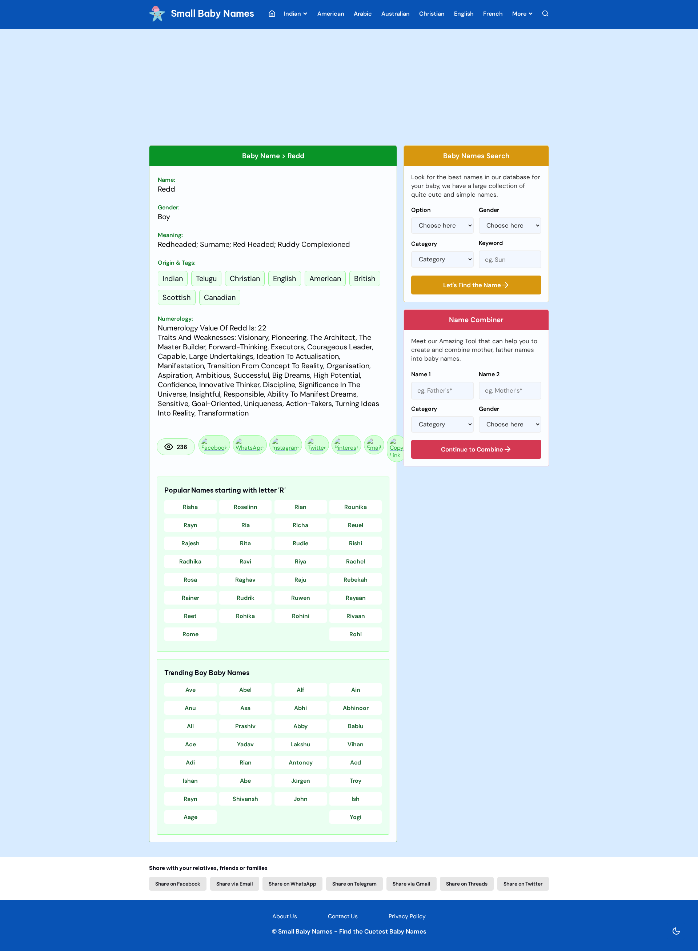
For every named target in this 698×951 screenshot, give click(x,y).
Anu (190, 708)
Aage (190, 817)
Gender (489, 210)
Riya (300, 561)
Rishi (355, 543)
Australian (395, 13)
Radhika (190, 561)
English (464, 13)
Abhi (300, 708)
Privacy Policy (407, 916)
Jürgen (300, 781)
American (330, 13)
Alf (300, 690)
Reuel (355, 525)
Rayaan (356, 598)
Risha (190, 507)
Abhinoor (356, 708)
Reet (190, 616)
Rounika (355, 507)
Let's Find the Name (472, 285)
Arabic (363, 13)
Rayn (190, 525)
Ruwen (300, 598)
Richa (300, 525)
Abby (300, 726)
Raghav (245, 579)
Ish (356, 799)
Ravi (245, 561)
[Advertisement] (349, 87)
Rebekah (356, 579)
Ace (190, 744)
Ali (190, 726)
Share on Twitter (523, 883)
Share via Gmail (411, 883)
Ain (355, 690)
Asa (245, 708)
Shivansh (245, 799)
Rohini (300, 616)
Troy (355, 781)
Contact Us (343, 916)
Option (421, 210)
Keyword (491, 243)
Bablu (356, 726)
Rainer (190, 598)
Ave (190, 690)
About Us (284, 916)
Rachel (355, 561)
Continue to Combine (472, 449)
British (365, 278)
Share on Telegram (354, 883)
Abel (245, 690)
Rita (245, 543)
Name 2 (489, 374)
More (520, 13)
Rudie (300, 543)
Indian (293, 13)
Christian (432, 13)
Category (424, 244)
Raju (300, 579)
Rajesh (190, 543)
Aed (355, 762)
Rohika (245, 616)
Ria (245, 525)
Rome (190, 634)
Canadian (220, 297)
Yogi (355, 817)
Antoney (301, 762)
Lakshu (300, 744)
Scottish (177, 297)
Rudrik (245, 598)
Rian (300, 507)
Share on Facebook (177, 883)
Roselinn (245, 507)
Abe (245, 781)
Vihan (356, 744)
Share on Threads (467, 883)
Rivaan (355, 616)
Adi (190, 762)
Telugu (206, 278)
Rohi (355, 634)
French (493, 13)
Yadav (245, 744)
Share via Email (234, 883)
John (301, 799)
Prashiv (245, 726)
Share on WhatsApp (292, 883)
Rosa (190, 579)
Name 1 (421, 374)
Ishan (190, 781)
